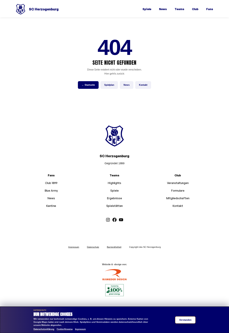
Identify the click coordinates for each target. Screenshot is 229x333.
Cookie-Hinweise (65, 329)
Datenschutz (93, 247)
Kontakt (143, 85)
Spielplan (109, 85)
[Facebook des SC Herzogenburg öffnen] (114, 219)
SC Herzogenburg (44, 9)
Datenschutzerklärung (43, 329)
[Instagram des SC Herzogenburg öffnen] (107, 219)
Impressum (73, 247)
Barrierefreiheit (114, 247)
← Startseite (88, 85)
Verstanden (185, 320)
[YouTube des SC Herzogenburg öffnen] (121, 219)
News (127, 85)
